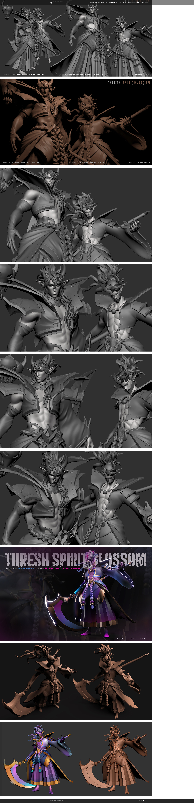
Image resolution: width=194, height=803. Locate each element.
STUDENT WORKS (111, 2)
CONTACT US (132, 2)
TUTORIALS (122, 2)
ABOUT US (93, 2)
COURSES (101, 2)
